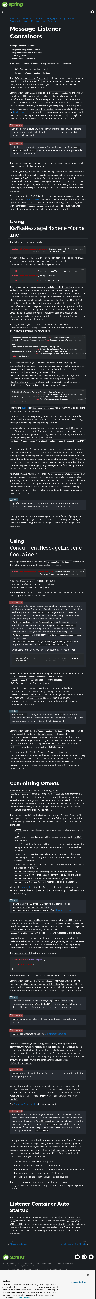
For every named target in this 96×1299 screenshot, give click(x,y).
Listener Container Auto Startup (23, 59)
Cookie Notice (23, 1297)
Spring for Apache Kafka (21, 18)
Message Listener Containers (44, 21)
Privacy (43, 1263)
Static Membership (32, 199)
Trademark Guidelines (55, 1263)
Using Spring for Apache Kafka (61, 18)
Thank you (69, 1263)
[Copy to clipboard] (83, 251)
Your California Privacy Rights (15, 1266)
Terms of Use (34, 1263)
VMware (12, 1263)
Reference (40, 18)
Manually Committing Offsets (72, 1244)
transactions (27, 887)
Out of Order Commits (55, 1033)
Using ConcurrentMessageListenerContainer (28, 53)
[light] (92, 12)
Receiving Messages (19, 21)
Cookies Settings (78, 1282)
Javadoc (25, 407)
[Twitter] (91, 1256)
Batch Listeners (20, 112)
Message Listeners (63, 910)
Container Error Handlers (26, 1104)
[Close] (88, 1275)
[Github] (84, 1256)
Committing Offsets (19, 56)
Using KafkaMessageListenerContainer (26, 50)
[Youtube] (77, 1256)
